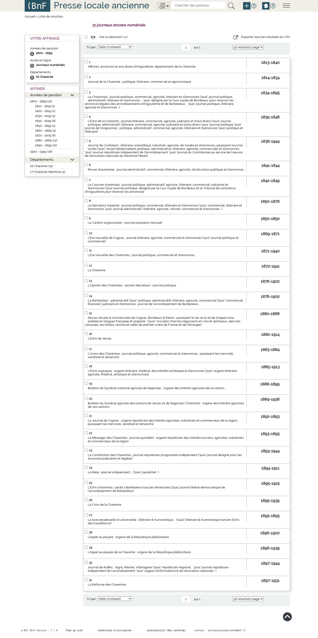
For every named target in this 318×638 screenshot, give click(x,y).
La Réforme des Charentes (107, 584)
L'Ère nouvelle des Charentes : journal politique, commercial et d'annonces (141, 255)
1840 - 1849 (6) (45, 121)
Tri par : (92, 47)
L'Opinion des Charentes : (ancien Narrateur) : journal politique (132, 285)
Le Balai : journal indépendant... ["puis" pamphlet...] (123, 472)
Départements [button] (41, 159)
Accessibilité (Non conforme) (166, 630)
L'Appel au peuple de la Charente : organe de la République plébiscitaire (139, 552)
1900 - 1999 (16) (41, 151)
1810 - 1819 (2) (45, 106)
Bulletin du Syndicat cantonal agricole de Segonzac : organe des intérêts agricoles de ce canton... (157, 388)
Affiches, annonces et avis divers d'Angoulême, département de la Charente (142, 66)
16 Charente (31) (41, 166)
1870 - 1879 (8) (45, 135)
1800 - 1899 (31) (41, 101)
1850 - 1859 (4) (45, 125)
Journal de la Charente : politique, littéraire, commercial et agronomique (139, 81)
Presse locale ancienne (101, 5)
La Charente (96, 270)
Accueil (30, 16)
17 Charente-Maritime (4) (47, 172)
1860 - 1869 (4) (45, 130)
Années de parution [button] (46, 95)
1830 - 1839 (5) (45, 116)
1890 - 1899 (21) (46, 145)
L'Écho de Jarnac (100, 338)
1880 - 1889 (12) (46, 140)
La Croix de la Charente (104, 504)
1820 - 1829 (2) (45, 111)
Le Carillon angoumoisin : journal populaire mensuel (125, 222)
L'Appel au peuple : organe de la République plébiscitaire (128, 537)
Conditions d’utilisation (115, 630)
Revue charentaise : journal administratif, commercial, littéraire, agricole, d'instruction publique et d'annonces (166, 169)
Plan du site (74, 630)
